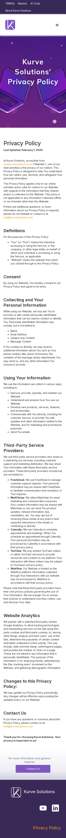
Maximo (22, 3)
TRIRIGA (10, 3)
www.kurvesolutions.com (18, 164)
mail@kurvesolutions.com (18, 217)
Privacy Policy (47, 827)
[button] (57, 25)
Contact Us (33, 768)
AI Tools (35, 3)
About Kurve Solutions (18, 10)
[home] (9, 25)
